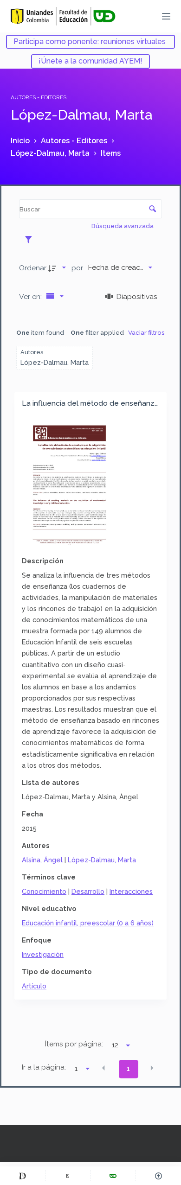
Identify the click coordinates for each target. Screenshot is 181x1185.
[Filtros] (31, 239)
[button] (103, 1068)
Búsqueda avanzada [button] (123, 225)
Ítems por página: (74, 1044)
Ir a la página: (44, 1067)
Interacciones (131, 891)
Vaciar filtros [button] (146, 332)
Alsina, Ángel (42, 860)
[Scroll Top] (158, 1176)
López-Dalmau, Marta (102, 860)
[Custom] (22, 1176)
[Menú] (166, 16)
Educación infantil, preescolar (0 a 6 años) (88, 923)
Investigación (43, 954)
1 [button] (128, 1068)
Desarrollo (87, 891)
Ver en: (31, 296)
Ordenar (32, 267)
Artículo (34, 986)
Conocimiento (44, 891)
